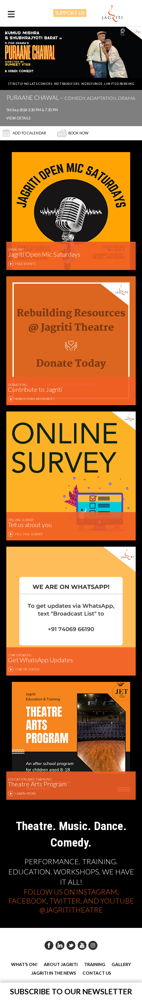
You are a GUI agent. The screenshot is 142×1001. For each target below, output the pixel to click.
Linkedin (59, 945)
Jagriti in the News (53, 972)
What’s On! (24, 964)
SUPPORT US (69, 13)
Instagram (93, 945)
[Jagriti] (113, 14)
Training (94, 964)
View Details (18, 118)
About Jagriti (61, 964)
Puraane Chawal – (70, 98)
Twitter (71, 945)
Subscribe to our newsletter (71, 991)
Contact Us (96, 972)
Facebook (48, 945)
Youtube (82, 945)
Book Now (78, 133)
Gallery (121, 964)
